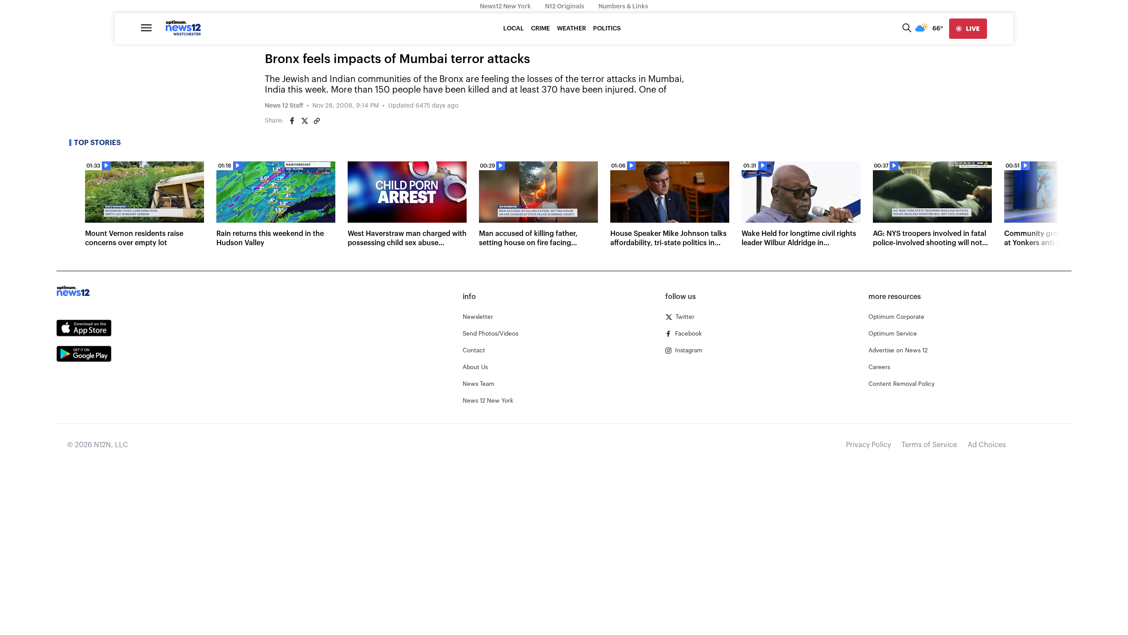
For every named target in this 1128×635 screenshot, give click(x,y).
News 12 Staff (284, 106)
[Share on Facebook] (292, 120)
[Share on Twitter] (304, 120)
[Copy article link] (316, 120)
